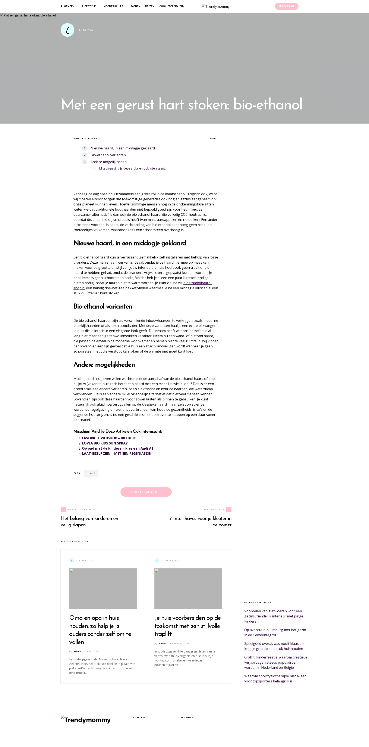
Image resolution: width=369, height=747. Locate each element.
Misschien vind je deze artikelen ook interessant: (132, 168)
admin (77, 651)
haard (91, 473)
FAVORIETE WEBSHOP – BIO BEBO (109, 438)
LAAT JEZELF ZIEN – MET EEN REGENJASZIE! (117, 453)
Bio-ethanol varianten (108, 155)
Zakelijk (139, 717)
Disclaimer (185, 717)
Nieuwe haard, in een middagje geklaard (123, 148)
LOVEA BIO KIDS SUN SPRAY (105, 443)
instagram (286, 6)
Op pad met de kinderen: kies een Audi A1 (117, 448)
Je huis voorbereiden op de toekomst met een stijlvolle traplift (187, 626)
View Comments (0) (144, 492)
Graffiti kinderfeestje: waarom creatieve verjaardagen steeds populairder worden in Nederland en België (275, 662)
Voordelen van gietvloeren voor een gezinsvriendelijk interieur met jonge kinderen (273, 616)
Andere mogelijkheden (109, 161)
